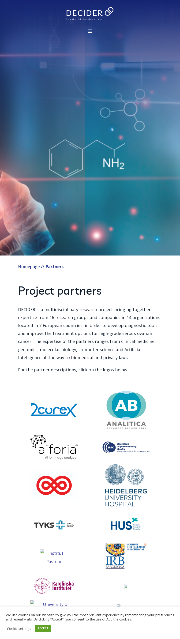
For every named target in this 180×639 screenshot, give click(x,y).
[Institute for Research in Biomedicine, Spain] (126, 557)
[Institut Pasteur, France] (54, 557)
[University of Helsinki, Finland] (126, 587)
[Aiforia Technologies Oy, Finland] (54, 448)
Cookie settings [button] (19, 628)
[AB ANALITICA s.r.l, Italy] (126, 411)
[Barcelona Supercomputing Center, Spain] (126, 448)
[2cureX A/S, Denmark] (54, 411)
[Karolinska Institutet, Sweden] (54, 587)
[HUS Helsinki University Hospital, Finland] (126, 525)
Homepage (29, 266)
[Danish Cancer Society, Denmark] (54, 486)
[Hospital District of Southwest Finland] (54, 525)
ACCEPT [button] (43, 628)
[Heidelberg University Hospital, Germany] (126, 486)
